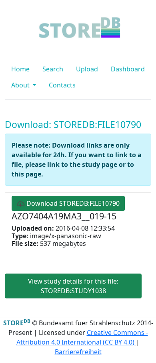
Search (52, 69)
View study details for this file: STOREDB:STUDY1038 (73, 286)
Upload (87, 69)
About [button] (21, 85)
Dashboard (128, 69)
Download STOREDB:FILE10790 (72, 203)
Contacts (62, 85)
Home (20, 69)
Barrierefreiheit (78, 351)
